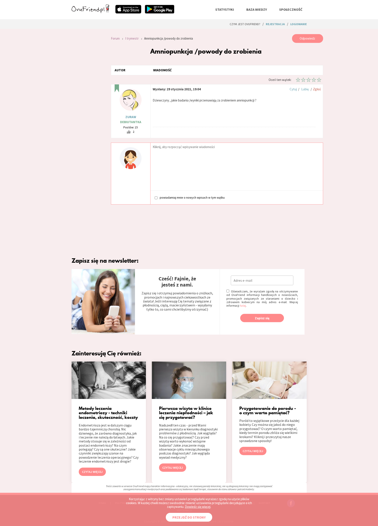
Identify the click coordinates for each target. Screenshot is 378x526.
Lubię (305, 89)
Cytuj (293, 89)
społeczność (290, 9)
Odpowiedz (307, 38)
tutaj (243, 306)
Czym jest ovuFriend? (245, 24)
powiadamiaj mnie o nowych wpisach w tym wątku (192, 197)
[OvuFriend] (90, 11)
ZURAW (130, 117)
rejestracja (275, 24)
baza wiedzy (256, 9)
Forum (115, 38)
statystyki (224, 9)
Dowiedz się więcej (197, 507)
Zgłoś (317, 89)
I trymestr (132, 38)
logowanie (298, 24)
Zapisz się (262, 318)
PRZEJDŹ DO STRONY (189, 517)
